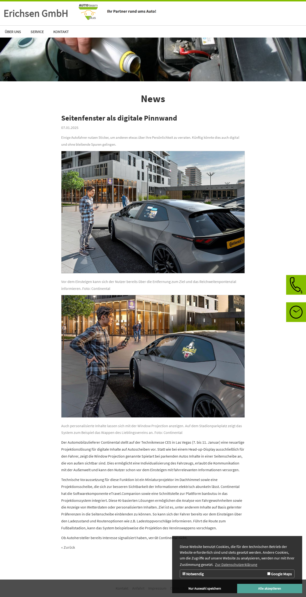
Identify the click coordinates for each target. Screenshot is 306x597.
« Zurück (68, 547)
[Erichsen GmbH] (174, 13)
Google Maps (281, 573)
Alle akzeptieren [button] (269, 588)
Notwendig (195, 573)
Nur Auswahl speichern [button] (204, 588)
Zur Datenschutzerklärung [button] (236, 564)
